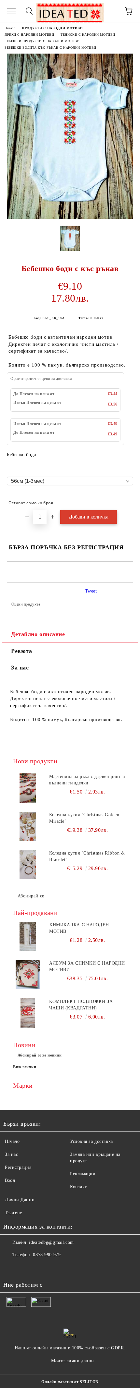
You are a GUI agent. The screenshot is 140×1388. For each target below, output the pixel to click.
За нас (20, 667)
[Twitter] (26, 1268)
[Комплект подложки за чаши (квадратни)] (27, 1013)
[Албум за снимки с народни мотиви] (27, 974)
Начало (10, 28)
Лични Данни (20, 1199)
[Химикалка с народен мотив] (27, 936)
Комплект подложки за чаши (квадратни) (81, 1004)
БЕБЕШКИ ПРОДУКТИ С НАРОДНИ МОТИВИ (42, 41)
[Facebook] (12, 1268)
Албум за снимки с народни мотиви (87, 966)
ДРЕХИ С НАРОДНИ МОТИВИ (29, 34)
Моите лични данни (72, 1360)
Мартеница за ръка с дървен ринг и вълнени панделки (87, 779)
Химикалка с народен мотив (79, 928)
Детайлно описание (38, 634)
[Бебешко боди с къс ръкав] (70, 217)
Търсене (13, 1212)
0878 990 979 (47, 1254)
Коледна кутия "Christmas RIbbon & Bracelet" (87, 856)
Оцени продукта (25, 604)
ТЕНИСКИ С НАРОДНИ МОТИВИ (88, 34)
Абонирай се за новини (40, 1055)
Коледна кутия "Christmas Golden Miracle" (84, 818)
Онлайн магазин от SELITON (70, 1382)
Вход (10, 1180)
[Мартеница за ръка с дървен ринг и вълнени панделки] (27, 788)
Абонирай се (31, 896)
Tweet (91, 591)
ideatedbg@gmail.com (51, 1242)
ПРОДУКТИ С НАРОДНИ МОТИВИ (52, 28)
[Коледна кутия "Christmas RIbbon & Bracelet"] (27, 864)
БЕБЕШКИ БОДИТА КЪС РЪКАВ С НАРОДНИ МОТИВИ (50, 47)
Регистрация (18, 1167)
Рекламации (83, 1173)
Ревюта (21, 651)
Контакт (78, 1186)
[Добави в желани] (124, 500)
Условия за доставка (91, 1141)
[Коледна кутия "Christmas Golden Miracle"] (27, 826)
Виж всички (24, 1067)
